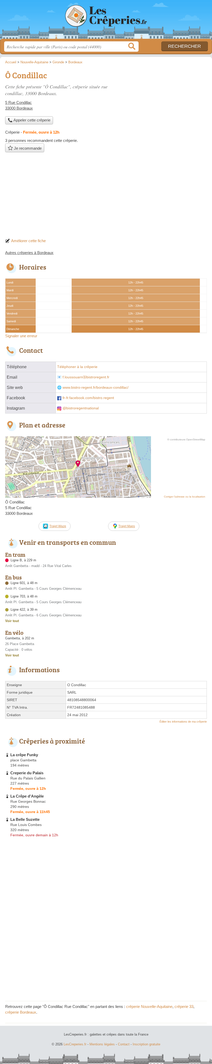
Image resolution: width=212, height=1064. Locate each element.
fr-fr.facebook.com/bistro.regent (88, 398)
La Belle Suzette (25, 819)
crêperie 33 (184, 1006)
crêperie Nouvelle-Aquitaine (149, 1006)
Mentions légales (102, 1044)
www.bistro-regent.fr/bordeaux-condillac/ (95, 387)
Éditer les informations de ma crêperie (183, 721)
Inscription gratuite (146, 1044)
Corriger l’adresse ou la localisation (184, 496)
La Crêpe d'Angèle (27, 796)
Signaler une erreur (21, 336)
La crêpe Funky (24, 755)
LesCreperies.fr (106, 21)
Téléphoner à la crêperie (77, 367)
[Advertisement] (106, 196)
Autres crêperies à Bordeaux (29, 252)
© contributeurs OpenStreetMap (186, 439)
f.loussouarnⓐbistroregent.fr (86, 377)
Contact (124, 1044)
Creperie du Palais (26, 773)
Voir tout (12, 621)
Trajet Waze (57, 526)
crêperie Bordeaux (20, 1012)
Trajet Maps (126, 526)
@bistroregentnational (81, 408)
